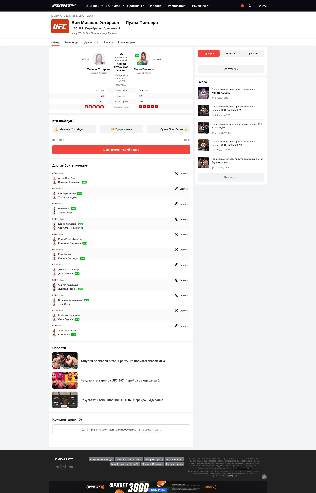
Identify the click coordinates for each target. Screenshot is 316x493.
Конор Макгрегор (154, 459)
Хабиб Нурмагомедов (101, 459)
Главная (55, 15)
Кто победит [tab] (72, 42)
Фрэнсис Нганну (174, 464)
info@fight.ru (231, 475)
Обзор (55, 42)
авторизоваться (150, 429)
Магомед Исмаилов (152, 464)
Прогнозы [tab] (253, 53)
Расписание (176, 6)
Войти (262, 6)
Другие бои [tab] (91, 42)
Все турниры (230, 69)
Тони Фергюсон (119, 464)
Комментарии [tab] (126, 42)
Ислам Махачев (174, 459)
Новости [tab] (108, 42)
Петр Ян (134, 464)
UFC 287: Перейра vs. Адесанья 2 (77, 15)
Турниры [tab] (208, 53)
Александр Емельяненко (129, 459)
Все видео (230, 177)
